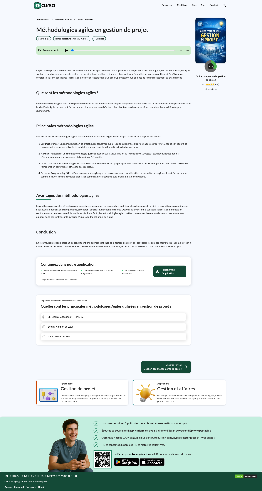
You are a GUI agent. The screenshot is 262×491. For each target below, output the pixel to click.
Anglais (8, 486)
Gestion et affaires (63, 19)
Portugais (31, 486)
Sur (203, 4)
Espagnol (19, 486)
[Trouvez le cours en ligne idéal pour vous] (224, 5)
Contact (214, 4)
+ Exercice (99, 38)
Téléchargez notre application (132, 454)
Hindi (41, 486)
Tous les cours (42, 19)
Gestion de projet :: (86, 19)
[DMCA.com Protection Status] (246, 481)
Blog (194, 4)
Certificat (182, 4)
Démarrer (166, 4)
